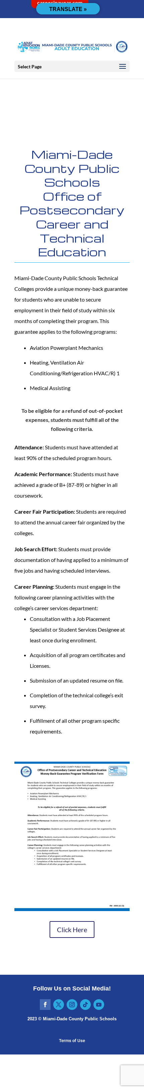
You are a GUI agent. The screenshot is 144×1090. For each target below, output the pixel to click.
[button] (122, 66)
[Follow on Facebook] (45, 1004)
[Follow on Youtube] (98, 1004)
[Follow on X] (58, 1004)
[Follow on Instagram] (72, 1004)
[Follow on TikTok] (85, 1004)
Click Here (72, 929)
